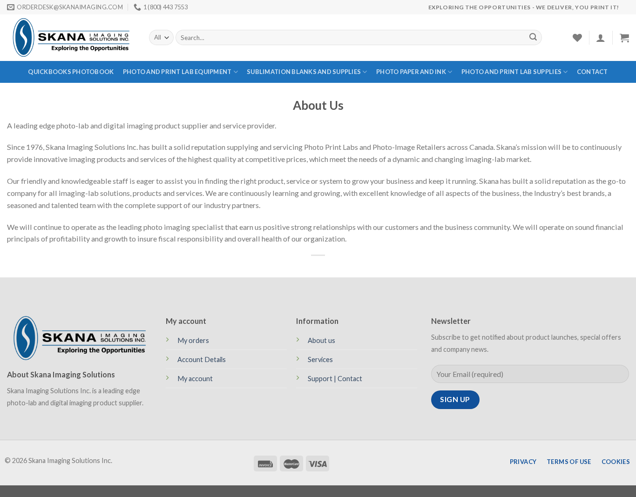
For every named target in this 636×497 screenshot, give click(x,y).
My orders (193, 340)
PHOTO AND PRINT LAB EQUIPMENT (177, 71)
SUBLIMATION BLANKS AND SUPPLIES (304, 71)
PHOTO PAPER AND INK (411, 71)
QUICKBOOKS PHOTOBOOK (71, 71)
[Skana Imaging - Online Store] (71, 37)
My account (195, 379)
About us (321, 340)
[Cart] (624, 37)
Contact (592, 71)
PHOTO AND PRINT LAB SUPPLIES (511, 71)
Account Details (201, 359)
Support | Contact (335, 379)
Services (320, 359)
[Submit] (533, 38)
